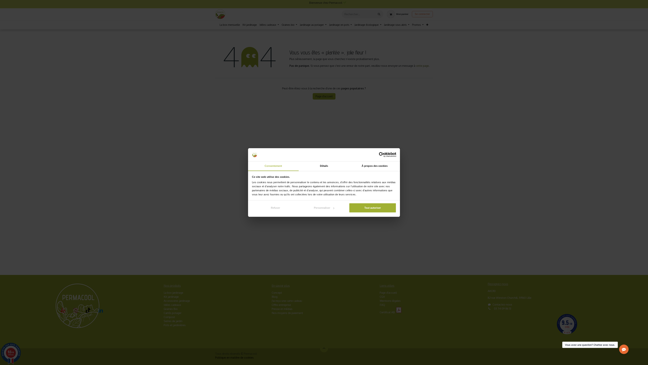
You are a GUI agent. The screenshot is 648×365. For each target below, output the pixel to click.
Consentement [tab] (273, 165)
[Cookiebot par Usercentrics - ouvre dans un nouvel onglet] (381, 154)
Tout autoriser (372, 207)
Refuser (275, 207)
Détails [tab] (324, 165)
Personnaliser (322, 207)
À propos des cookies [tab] (375, 165)
